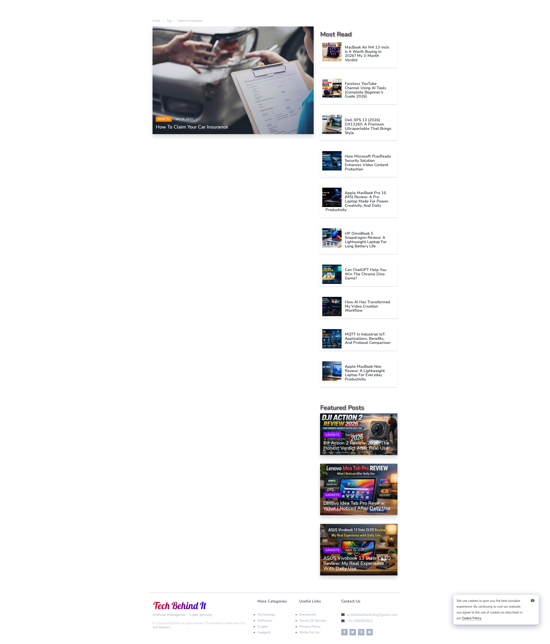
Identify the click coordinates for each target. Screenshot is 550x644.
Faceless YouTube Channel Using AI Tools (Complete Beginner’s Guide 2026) (365, 90)
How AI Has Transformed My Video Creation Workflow (367, 306)
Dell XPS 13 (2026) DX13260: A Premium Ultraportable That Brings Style (368, 126)
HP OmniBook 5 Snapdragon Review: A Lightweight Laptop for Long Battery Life (366, 240)
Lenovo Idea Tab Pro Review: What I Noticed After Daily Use (356, 506)
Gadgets (332, 435)
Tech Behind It (161, 627)
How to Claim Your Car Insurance (192, 127)
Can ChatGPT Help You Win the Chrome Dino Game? (365, 274)
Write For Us (309, 632)
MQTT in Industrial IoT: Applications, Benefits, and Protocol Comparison (367, 338)
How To (164, 119)
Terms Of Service (312, 620)
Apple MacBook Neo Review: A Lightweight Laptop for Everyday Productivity (365, 373)
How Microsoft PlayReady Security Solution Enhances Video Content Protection (368, 163)
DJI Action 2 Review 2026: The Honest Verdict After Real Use (356, 445)
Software (264, 620)
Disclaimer (307, 614)
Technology (266, 614)
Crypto (262, 626)
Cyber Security (200, 614)
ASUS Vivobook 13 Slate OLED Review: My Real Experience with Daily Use (357, 563)
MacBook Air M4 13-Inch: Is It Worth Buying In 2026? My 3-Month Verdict (367, 54)
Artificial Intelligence (169, 614)
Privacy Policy (310, 626)
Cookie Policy (471, 618)
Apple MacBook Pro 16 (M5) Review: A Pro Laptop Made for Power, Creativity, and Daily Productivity (357, 201)
